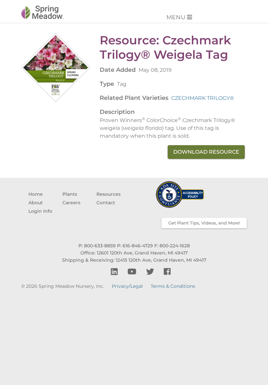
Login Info (40, 211)
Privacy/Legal (127, 286)
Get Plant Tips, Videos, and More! (204, 222)
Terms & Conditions (173, 286)
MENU (176, 17)
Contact (105, 203)
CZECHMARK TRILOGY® (202, 98)
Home (35, 194)
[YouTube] (132, 271)
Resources (108, 194)
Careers (71, 203)
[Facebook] (167, 271)
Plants (69, 194)
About (35, 203)
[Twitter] (151, 271)
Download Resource (206, 152)
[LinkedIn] (115, 271)
